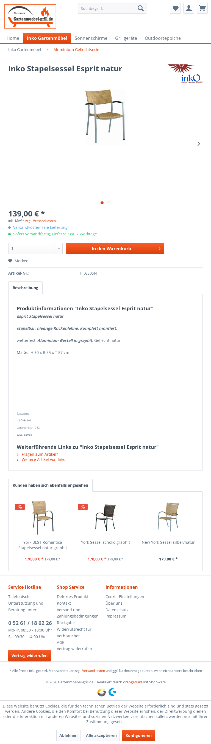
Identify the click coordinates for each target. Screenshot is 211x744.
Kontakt (64, 603)
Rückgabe (66, 622)
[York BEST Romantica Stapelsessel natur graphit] (42, 517)
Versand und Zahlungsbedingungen (78, 613)
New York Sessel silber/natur (168, 542)
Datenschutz (117, 609)
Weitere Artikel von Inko (43, 459)
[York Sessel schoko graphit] (105, 517)
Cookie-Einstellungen (125, 596)
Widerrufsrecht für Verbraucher (74, 632)
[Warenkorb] (202, 8)
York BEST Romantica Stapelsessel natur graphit (42, 545)
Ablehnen (68, 735)
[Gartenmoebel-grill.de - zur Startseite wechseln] (30, 16)
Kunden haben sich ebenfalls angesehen (50, 485)
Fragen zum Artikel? (39, 454)
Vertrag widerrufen (30, 655)
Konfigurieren (139, 735)
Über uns (114, 603)
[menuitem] (112, 8)
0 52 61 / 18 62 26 (30, 623)
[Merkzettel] (175, 8)
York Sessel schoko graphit (105, 542)
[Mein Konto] (188, 8)
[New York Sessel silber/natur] (168, 517)
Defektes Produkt (72, 596)
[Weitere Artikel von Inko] (185, 73)
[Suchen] (140, 8)
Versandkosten (93, 670)
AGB (61, 642)
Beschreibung (25, 287)
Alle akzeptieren (101, 735)
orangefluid (132, 682)
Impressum (116, 616)
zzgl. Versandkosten (40, 220)
